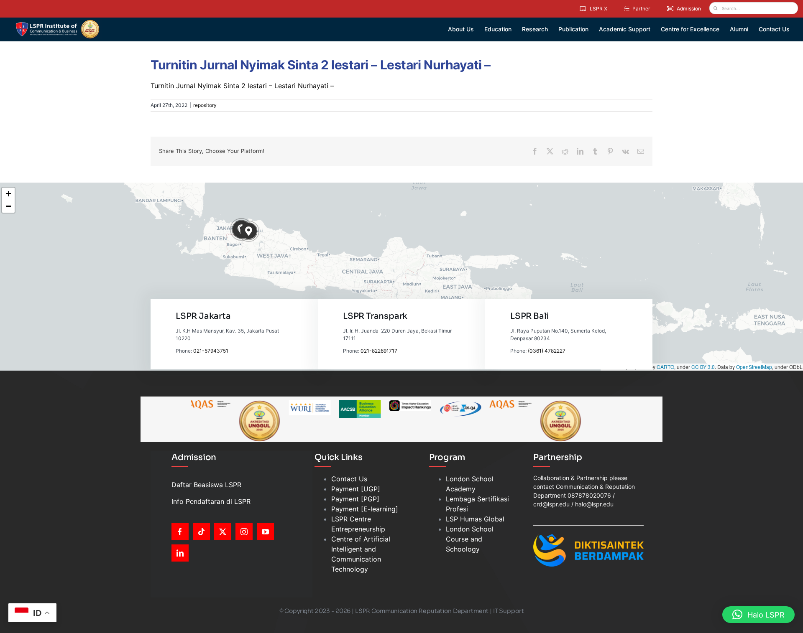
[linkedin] (180, 553)
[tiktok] (201, 531)
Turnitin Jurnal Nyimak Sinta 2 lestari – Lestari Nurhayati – (242, 85)
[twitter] (222, 531)
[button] (248, 231)
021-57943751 (210, 351)
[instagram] (244, 531)
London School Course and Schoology (470, 539)
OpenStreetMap (754, 366)
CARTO (665, 366)
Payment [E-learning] (364, 509)
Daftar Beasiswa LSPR (206, 484)
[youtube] (265, 531)
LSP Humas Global (475, 519)
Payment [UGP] (355, 489)
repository (205, 105)
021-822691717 (379, 351)
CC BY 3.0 (703, 366)
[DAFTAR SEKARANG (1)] (57, 22)
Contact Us (349, 479)
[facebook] (180, 531)
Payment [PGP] (355, 499)
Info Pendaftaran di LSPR (211, 501)
